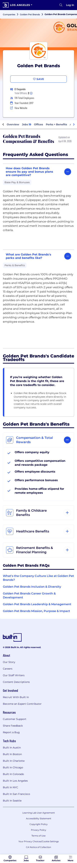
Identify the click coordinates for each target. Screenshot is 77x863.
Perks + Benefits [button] (56, 124)
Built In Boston (12, 754)
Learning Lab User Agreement (38, 812)
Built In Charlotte (14, 760)
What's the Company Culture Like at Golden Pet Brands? (38, 578)
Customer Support (14, 719)
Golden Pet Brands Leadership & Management (37, 604)
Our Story (9, 662)
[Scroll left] (3, 124)
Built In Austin (12, 747)
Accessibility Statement (38, 818)
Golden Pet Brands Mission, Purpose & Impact (36, 611)
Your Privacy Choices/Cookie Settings (38, 841)
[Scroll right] (74, 124)
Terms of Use (38, 835)
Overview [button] (13, 124)
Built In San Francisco (16, 794)
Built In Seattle (12, 800)
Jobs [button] (26, 124)
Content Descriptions (16, 682)
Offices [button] (38, 124)
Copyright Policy (39, 824)
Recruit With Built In (16, 697)
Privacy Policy (38, 830)
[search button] (61, 5)
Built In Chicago (13, 767)
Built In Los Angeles (15, 780)
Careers (7, 668)
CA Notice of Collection (38, 847)
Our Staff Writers (14, 675)
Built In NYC (10, 787)
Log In (70, 5)
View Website (21, 108)
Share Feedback (13, 725)
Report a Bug (11, 732)
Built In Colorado (13, 774)
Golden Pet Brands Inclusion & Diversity (32, 586)
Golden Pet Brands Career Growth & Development (29, 595)
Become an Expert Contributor (22, 703)
